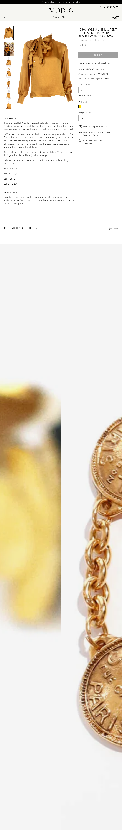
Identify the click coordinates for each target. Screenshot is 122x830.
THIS (6, 155)
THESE (39, 152)
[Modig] (61, 10)
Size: (85, 84)
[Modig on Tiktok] (111, 7)
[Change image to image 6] (9, 95)
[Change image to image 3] (9, 62)
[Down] (9, 111)
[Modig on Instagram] (104, 7)
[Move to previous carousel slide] (110, 228)
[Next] (96, 2)
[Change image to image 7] (9, 106)
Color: (84, 102)
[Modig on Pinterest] (108, 7)
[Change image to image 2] (9, 49)
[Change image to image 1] (9, 33)
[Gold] (80, 106)
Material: (84, 112)
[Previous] (25, 2)
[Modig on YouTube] (117, 7)
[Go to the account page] (111, 17)
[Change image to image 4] (9, 73)
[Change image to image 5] (9, 84)
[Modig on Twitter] (114, 7)
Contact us (87, 143)
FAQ (108, 140)
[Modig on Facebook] (101, 7)
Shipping (82, 62)
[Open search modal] (5, 17)
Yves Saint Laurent (87, 40)
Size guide (86, 95)
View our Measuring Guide (97, 134)
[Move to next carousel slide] (116, 228)
